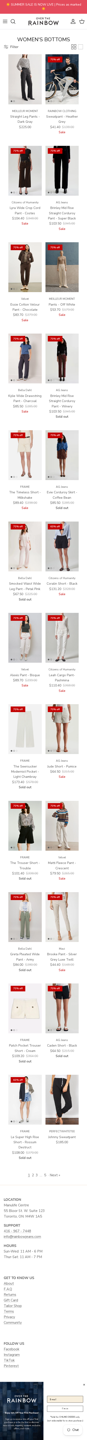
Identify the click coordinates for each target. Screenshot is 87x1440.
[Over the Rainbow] (44, 21)
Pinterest (11, 1366)
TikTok (9, 1360)
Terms (9, 1311)
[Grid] (74, 47)
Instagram (12, 1354)
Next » (55, 1175)
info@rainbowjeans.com (22, 1236)
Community (13, 1322)
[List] (80, 47)
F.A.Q (8, 1289)
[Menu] (5, 21)
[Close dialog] (84, 1384)
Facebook (11, 1349)
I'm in (65, 1409)
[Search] (15, 21)
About (9, 1283)
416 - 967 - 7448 (17, 1231)
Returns (10, 1294)
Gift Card (11, 1300)
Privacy (9, 1317)
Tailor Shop (13, 1306)
